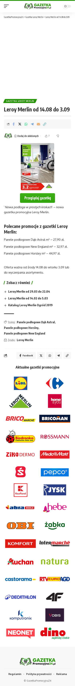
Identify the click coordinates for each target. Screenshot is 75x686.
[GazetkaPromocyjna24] (37, 6)
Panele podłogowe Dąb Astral (36, 322)
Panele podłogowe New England (24, 333)
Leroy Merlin (25, 340)
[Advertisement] (37, 58)
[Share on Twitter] (20, 124)
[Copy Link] (44, 124)
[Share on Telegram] (32, 124)
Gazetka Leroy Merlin (20, 101)
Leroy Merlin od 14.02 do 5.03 (28, 298)
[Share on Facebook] (13, 124)
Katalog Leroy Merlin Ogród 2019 (30, 305)
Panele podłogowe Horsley (21, 327)
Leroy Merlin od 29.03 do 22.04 (29, 291)
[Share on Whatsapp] (26, 124)
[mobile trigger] (7, 6)
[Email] (38, 124)
